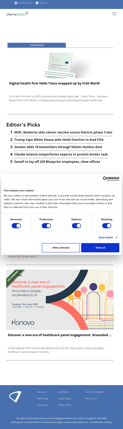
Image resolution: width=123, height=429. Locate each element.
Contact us (42, 404)
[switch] (46, 225)
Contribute (63, 391)
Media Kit (43, 2)
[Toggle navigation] (115, 14)
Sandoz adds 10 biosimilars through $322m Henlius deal (58, 147)
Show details (105, 237)
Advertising (42, 398)
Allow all (100, 247)
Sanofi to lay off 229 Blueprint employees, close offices (57, 161)
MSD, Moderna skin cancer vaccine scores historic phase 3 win (63, 132)
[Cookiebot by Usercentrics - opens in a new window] (105, 179)
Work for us (91, 398)
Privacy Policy (64, 404)
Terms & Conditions (95, 391)
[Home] (17, 14)
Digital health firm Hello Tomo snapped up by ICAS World (54, 83)
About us (41, 391)
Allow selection (61, 247)
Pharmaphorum (15, 396)
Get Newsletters (25, 2)
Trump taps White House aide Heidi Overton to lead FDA (59, 139)
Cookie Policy (64, 398)
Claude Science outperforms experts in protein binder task (61, 154)
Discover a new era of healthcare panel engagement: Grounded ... (60, 335)
